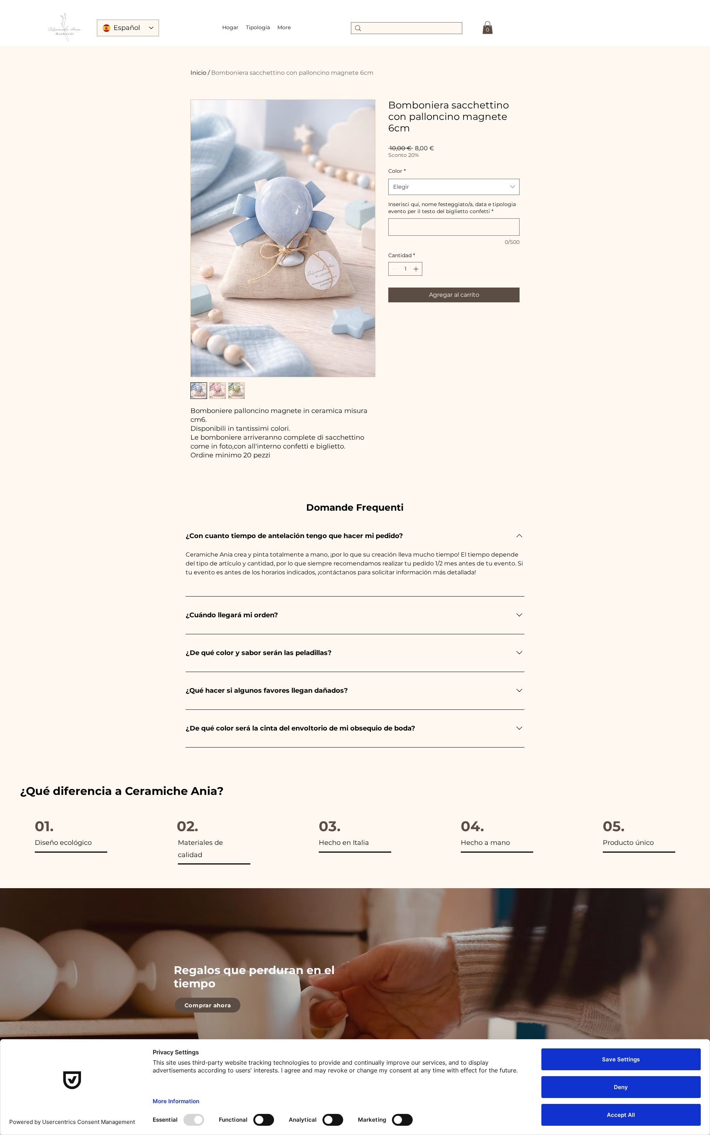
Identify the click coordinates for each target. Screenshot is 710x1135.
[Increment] (416, 268)
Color (397, 171)
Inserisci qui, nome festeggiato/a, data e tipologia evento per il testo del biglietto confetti (452, 208)
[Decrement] (394, 268)
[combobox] (454, 187)
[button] (258, 27)
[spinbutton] (405, 268)
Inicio (198, 72)
